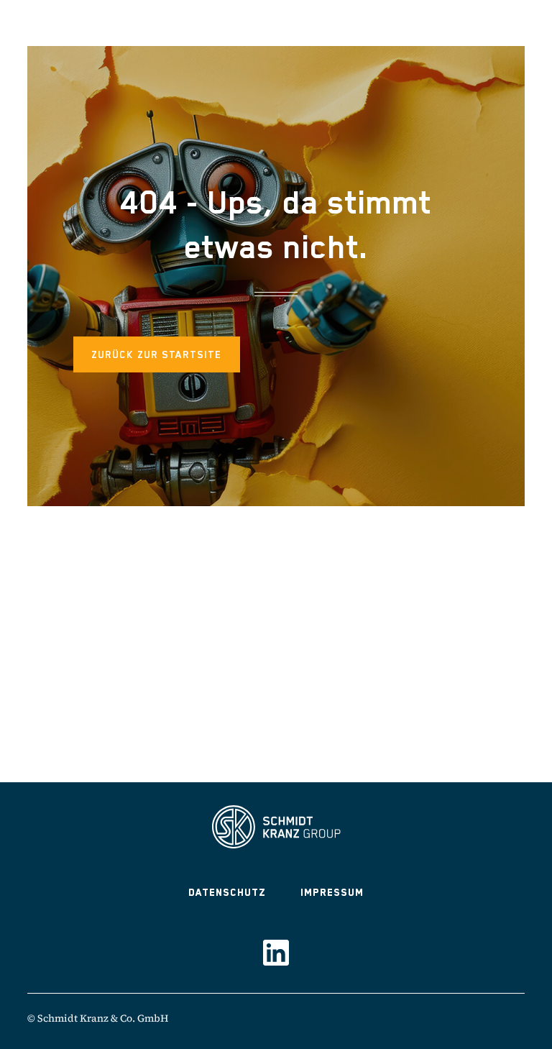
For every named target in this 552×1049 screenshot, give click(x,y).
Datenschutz (227, 892)
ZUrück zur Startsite (156, 354)
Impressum (332, 892)
